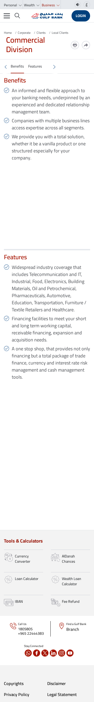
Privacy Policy (16, 694)
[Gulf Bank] (47, 15)
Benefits (17, 66)
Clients (41, 33)
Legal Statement (62, 694)
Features (35, 66)
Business (49, 5)
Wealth (30, 5)
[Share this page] (86, 45)
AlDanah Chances (68, 559)
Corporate (24, 33)
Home (8, 33)
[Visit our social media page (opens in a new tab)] (28, 653)
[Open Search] (17, 16)
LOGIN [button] (81, 15)
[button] (6, 66)
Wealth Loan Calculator (71, 581)
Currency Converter (22, 559)
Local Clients (60, 33)
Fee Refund (70, 601)
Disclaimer (56, 683)
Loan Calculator (26, 578)
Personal (11, 5)
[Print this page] (75, 45)
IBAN (19, 601)
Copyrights (14, 683)
